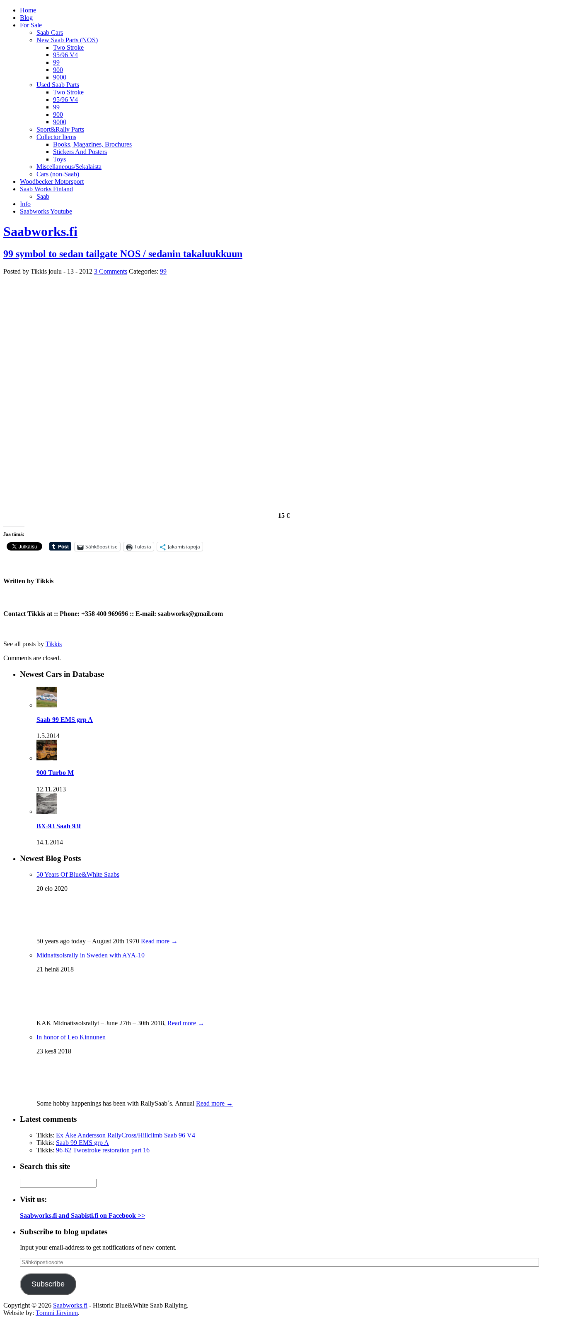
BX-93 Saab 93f (58, 826)
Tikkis (54, 643)
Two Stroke (68, 47)
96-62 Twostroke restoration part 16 (103, 1150)
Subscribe (48, 1284)
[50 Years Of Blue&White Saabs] (57, 928)
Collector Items (56, 136)
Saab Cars (49, 32)
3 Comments (110, 271)
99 (56, 62)
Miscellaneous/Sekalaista (69, 166)
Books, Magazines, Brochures (92, 144)
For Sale (31, 25)
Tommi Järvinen (57, 1312)
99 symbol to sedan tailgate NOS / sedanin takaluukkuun (122, 253)
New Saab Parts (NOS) (67, 39)
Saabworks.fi (40, 231)
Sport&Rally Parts (60, 129)
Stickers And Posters (80, 151)
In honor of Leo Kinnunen (71, 1037)
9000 (59, 77)
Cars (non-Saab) (57, 174)
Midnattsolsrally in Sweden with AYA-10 (90, 955)
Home (28, 10)
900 (58, 69)
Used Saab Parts (57, 84)
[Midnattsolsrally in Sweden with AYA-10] (53, 1010)
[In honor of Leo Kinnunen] (57, 1090)
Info (25, 203)
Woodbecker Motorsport (52, 181)
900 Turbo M (55, 772)
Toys (59, 159)
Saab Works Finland (46, 188)
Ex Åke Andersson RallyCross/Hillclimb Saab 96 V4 (125, 1135)
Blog (26, 17)
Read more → (159, 941)
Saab (42, 196)
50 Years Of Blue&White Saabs (77, 874)
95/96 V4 (65, 54)
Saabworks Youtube (46, 211)
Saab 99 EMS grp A (64, 719)
